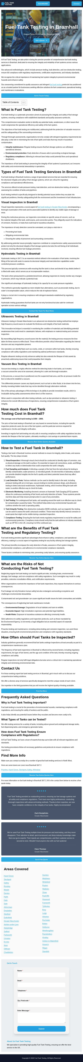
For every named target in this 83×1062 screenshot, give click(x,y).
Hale (6, 900)
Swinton (45, 875)
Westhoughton (47, 931)
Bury (44, 910)
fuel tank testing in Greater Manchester (52, 207)
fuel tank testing (56, 84)
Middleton (46, 878)
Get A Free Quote (41, 859)
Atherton (45, 917)
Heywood (46, 899)
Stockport (22, 770)
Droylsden (8, 911)
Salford (6, 931)
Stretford (7, 914)
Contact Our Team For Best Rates (41, 311)
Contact (77, 4)
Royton (45, 885)
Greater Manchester (11, 921)
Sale (5, 904)
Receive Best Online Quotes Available (41, 442)
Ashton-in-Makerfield (50, 941)
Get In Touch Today (41, 96)
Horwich (45, 944)
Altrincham (8, 907)
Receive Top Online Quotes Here (41, 558)
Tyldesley (46, 906)
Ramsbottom (47, 934)
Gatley (29, 770)
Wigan (44, 948)
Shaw (44, 892)
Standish (45, 951)
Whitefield (46, 882)
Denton (7, 893)
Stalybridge (8, 928)
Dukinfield (8, 918)
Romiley (7, 886)
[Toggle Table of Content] (22, 102)
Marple (6, 890)
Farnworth (46, 903)
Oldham (7, 949)
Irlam (6, 945)
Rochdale (46, 920)
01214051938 (43, 4)
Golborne (45, 927)
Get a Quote (40, 40)
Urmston (7, 938)
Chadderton (8, 952)
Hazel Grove (13, 770)
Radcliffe (45, 896)
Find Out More (41, 691)
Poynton (4, 770)
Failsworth (8, 935)
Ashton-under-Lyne (11, 924)
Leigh (44, 913)
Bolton (44, 924)
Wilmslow (36, 770)
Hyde (6, 897)
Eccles (6, 942)
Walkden (45, 889)
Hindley (45, 937)
